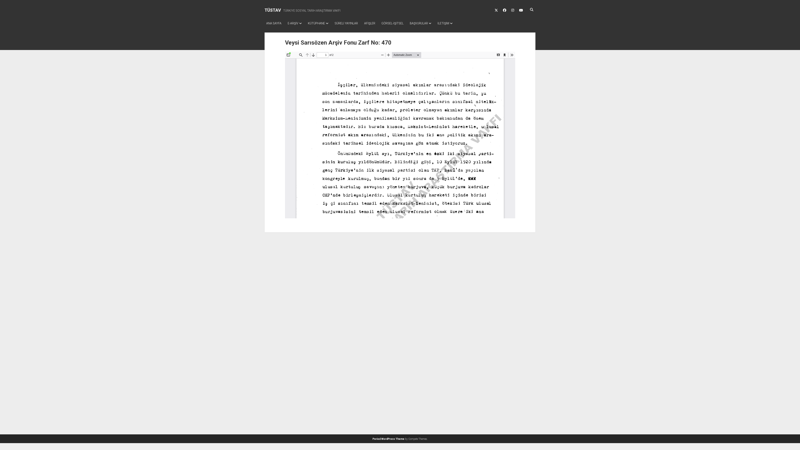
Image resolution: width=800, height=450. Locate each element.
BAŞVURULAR (419, 23)
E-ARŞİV (293, 23)
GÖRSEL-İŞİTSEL (392, 23)
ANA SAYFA (273, 23)
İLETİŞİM (443, 23)
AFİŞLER (369, 23)
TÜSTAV (273, 10)
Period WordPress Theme (388, 439)
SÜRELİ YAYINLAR (346, 23)
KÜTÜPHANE (316, 23)
